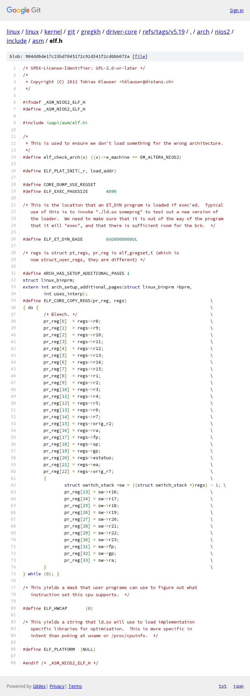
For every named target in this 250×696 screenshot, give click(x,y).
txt (223, 686)
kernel (53, 31)
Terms (75, 686)
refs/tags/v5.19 (164, 31)
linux (13, 31)
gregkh (91, 31)
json (238, 686)
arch (203, 31)
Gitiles (39, 686)
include (17, 41)
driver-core (121, 31)
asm (38, 41)
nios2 (222, 31)
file (140, 56)
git (71, 31)
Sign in (236, 10)
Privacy (56, 686)
